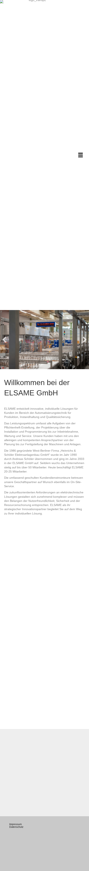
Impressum (15, 824)
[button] (4, 339)
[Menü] (80, 155)
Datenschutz (16, 827)
